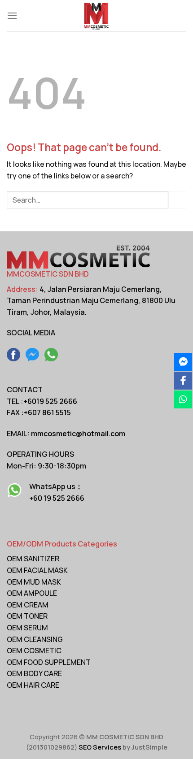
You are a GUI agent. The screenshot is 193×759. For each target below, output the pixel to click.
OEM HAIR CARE (33, 685)
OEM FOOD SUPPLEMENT (49, 662)
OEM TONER (27, 616)
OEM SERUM (27, 628)
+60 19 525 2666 (56, 498)
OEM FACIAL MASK (37, 570)
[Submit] (177, 199)
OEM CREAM (27, 605)
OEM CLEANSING (35, 639)
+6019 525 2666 (50, 401)
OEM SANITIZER (33, 559)
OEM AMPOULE (32, 593)
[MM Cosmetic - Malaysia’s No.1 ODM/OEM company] (96, 15)
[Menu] (12, 15)
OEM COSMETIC (34, 650)
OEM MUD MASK (34, 582)
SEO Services (100, 747)
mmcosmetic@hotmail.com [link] (78, 433)
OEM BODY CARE (34, 673)
